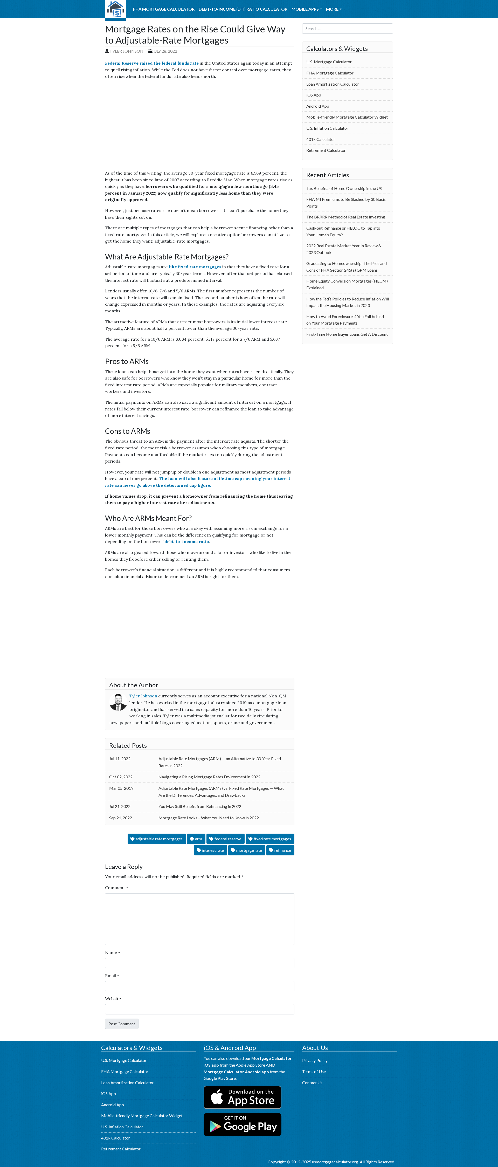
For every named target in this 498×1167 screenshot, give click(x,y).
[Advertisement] (199, 127)
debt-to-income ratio (186, 541)
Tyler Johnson (126, 51)
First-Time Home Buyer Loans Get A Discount (347, 334)
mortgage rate (249, 850)
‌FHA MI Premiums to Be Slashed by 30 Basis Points (346, 202)
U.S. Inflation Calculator (327, 128)
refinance (282, 850)
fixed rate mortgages (272, 838)
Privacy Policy (315, 1060)
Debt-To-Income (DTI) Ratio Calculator (243, 8)
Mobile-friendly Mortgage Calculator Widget (347, 116)
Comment (116, 887)
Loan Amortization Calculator (332, 83)
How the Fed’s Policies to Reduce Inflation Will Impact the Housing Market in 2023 (347, 302)
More (332, 8)
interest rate (213, 850)
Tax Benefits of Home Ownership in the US (344, 188)
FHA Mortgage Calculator (164, 8)
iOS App (313, 94)
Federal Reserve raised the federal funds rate (152, 63)
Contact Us (312, 1082)
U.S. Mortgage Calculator (115, 10)
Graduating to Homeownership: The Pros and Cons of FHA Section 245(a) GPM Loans (346, 266)
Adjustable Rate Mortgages (159, 838)
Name (112, 952)
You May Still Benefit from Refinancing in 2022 (199, 806)
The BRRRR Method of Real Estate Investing (345, 216)
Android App (317, 106)
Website (113, 998)
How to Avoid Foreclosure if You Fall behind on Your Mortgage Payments (345, 320)
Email (112, 975)
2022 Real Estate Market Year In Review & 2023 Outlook (343, 249)
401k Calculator (320, 139)
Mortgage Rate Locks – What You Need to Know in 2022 (208, 817)
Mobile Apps (305, 8)
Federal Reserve (228, 838)
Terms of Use (314, 1071)
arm (198, 838)
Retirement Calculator (326, 150)
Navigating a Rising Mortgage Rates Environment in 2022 (209, 776)
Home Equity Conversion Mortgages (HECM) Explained (347, 284)
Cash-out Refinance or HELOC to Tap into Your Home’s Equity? (343, 231)
